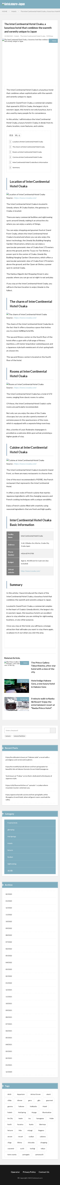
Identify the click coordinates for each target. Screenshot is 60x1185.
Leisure (8, 736)
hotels (10, 1112)
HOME (4, 11)
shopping (43, 1142)
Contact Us (44, 1172)
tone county (12, 1154)
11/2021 (9, 997)
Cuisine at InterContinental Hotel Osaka (26, 157)
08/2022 (9, 935)
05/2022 (9, 956)
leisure (10, 850)
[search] (53, 730)
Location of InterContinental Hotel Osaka (26, 142)
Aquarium (21, 1094)
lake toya (42, 1124)
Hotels (13, 11)
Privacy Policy (29, 1172)
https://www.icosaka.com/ (25, 198)
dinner (19, 1100)
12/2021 (9, 990)
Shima (19, 1142)
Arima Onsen (36, 1094)
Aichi (9, 1094)
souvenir (11, 1148)
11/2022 (9, 915)
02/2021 (9, 1058)
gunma (10, 1106)
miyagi (29, 1130)
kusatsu (20, 1124)
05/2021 (9, 1038)
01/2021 (9, 1065)
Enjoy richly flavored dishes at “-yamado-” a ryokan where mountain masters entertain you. (27, 786)
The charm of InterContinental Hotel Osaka (27, 147)
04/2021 (9, 1044)
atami (48, 1094)
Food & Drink (12, 823)
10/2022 (9, 921)
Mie (20, 1130)
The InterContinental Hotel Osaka (32, 36)
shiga (9, 1142)
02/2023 (9, 894)
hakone (21, 1106)
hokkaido (33, 1106)
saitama (43, 1136)
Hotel (45, 1106)
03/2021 (9, 1051)
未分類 (10, 871)
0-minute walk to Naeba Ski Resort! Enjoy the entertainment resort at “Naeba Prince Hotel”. (43, 703)
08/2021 (9, 1017)
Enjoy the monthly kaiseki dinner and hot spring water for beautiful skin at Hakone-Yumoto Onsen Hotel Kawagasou (27, 768)
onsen (10, 1136)
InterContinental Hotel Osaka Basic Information (29, 162)
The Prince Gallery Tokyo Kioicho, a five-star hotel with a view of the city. (43, 667)
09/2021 (9, 1010)
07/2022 (9, 942)
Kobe (52, 1118)
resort (20, 1136)
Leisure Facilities (19, 736)
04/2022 (9, 962)
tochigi (32, 1148)
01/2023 (9, 901)
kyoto (31, 1124)
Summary (15, 167)
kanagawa (40, 1118)
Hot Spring (22, 1112)
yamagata (25, 1154)
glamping (11, 830)
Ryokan (10, 857)
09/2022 (9, 928)
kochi (10, 1124)
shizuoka (31, 1142)
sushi (22, 1148)
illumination (46, 1112)
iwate (21, 1118)
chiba (9, 1100)
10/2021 (9, 1003)
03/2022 (9, 969)
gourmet (49, 1100)
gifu (39, 1100)
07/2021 (9, 1024)
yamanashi (39, 1154)
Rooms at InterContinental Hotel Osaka (26, 152)
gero (30, 1100)
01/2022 (9, 983)
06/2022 (9, 949)
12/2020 (9, 1072)
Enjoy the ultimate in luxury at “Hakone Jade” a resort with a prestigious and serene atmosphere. (27, 758)
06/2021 (9, 1031)
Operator (15, 1172)
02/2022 (9, 976)
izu (29, 1118)
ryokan (31, 1136)
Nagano (41, 1130)
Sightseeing (12, 864)
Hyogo (34, 1112)
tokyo (43, 1148)
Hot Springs (24, 681)
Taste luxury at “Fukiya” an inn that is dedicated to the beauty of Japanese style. (29, 777)
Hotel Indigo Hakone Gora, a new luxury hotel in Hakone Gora (43, 683)
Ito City (10, 1118)
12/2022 (9, 908)
